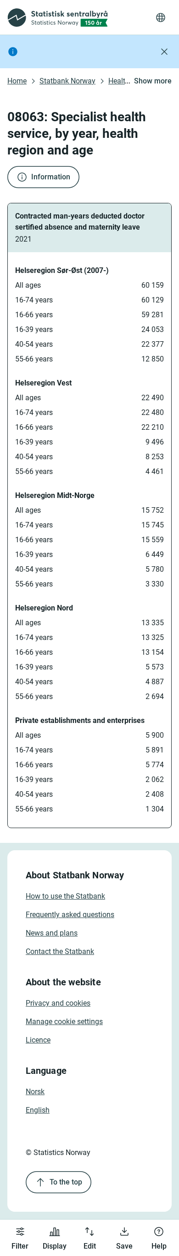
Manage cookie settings (64, 1021)
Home (17, 81)
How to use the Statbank (65, 896)
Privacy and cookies (58, 1003)
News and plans (52, 933)
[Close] (164, 51)
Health (118, 81)
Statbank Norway (67, 81)
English (38, 1110)
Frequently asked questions (70, 914)
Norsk (35, 1091)
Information (50, 176)
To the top (66, 1182)
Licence (38, 1040)
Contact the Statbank (60, 951)
